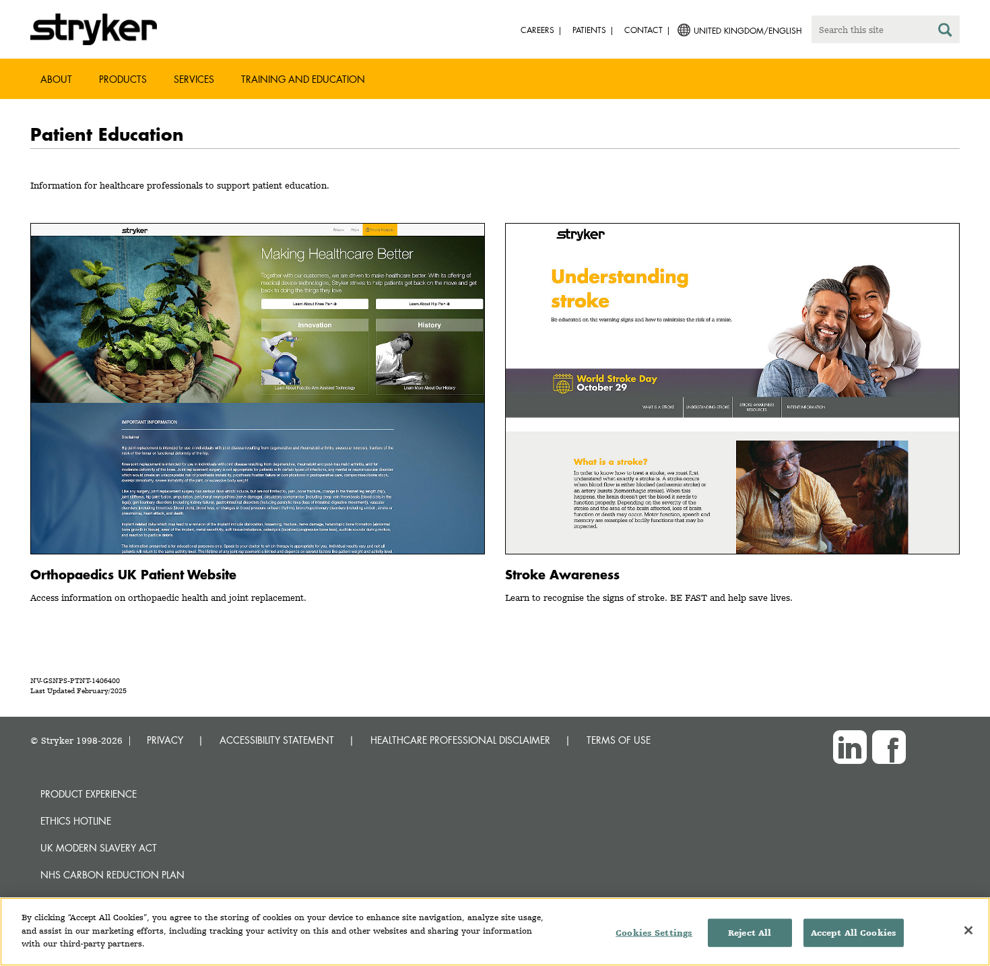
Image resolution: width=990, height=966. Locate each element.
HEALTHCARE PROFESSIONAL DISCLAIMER (460, 740)
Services (194, 79)
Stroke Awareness (562, 574)
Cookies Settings (654, 933)
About (56, 79)
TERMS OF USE (619, 740)
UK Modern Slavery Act (98, 847)
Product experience (88, 793)
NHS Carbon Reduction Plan (112, 874)
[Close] (968, 930)
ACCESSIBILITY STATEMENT (277, 740)
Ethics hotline (75, 820)
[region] (495, 931)
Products (123, 79)
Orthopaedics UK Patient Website (133, 574)
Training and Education (303, 79)
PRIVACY (165, 740)
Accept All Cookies (853, 933)
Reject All (749, 933)
